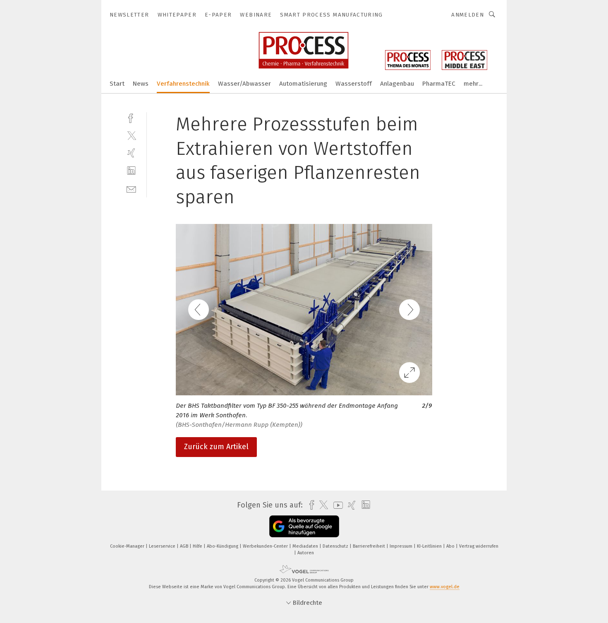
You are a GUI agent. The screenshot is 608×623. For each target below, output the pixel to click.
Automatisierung (303, 83)
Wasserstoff (353, 83)
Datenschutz (336, 546)
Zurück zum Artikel (216, 446)
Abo (451, 546)
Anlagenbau (397, 83)
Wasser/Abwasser (244, 83)
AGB (184, 546)
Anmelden (467, 14)
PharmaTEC (438, 83)
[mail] (131, 188)
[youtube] (336, 505)
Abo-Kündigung (223, 546)
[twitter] (131, 135)
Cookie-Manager (128, 546)
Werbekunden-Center (266, 546)
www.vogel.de (445, 586)
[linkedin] (131, 171)
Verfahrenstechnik (183, 83)
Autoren (305, 553)
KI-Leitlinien (430, 546)
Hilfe (198, 546)
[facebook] (131, 117)
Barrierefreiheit (369, 546)
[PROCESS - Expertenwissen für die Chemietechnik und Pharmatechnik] (117, 83)
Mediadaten (305, 546)
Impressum (402, 546)
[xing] (131, 153)
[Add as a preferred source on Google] (304, 526)
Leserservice (163, 546)
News (140, 83)
